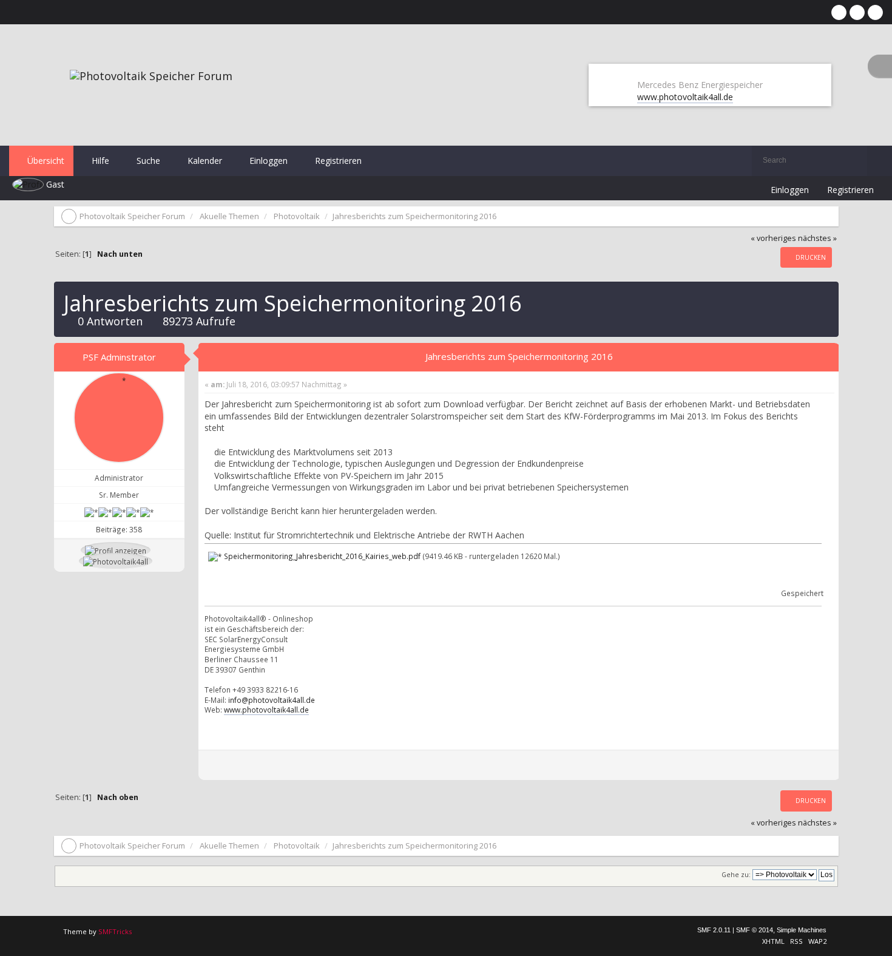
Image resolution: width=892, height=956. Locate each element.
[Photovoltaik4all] (115, 561)
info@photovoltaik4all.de (271, 700)
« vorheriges (773, 238)
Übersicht (44, 160)
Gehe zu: (736, 874)
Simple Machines (801, 930)
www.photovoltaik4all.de (685, 97)
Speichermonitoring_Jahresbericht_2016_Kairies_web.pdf (321, 556)
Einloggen (267, 160)
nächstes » (817, 238)
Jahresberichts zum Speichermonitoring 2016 (519, 356)
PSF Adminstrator (119, 357)
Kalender (203, 160)
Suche (147, 160)
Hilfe (99, 160)
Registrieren (337, 160)
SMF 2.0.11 (714, 930)
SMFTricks (115, 931)
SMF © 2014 (754, 930)
